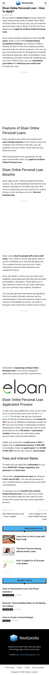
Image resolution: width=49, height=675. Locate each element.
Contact (27, 667)
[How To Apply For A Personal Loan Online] (9, 563)
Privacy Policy (9, 667)
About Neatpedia (38, 667)
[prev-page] (4, 572)
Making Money (7, 609)
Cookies (19, 667)
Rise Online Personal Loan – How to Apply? (13, 515)
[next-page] (8, 572)
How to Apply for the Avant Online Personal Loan (37, 516)
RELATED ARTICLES (15, 528)
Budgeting (6, 621)
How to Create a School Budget (18, 617)
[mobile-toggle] (3, 3)
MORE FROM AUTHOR (33, 528)
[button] (45, 3)
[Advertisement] (24, 97)
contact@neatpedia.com (29, 654)
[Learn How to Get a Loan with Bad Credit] (9, 539)
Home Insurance (8, 595)
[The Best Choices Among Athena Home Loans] (9, 551)
